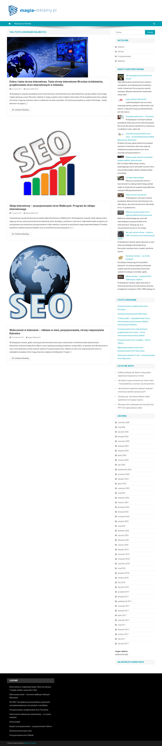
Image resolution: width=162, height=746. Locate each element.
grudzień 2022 (123, 507)
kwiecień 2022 (123, 531)
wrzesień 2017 (124, 606)
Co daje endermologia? (135, 178)
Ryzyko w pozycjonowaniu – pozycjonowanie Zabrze (30, 726)
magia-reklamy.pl (31, 89)
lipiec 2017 (122, 615)
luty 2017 (121, 639)
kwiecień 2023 (123, 498)
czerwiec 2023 (123, 488)
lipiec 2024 (122, 455)
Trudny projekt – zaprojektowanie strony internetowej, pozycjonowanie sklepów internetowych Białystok (134, 321)
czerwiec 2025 (123, 441)
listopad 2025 (123, 437)
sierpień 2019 (123, 550)
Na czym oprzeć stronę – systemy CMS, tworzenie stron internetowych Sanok (136, 235)
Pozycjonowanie (124, 56)
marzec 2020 (123, 545)
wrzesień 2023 (124, 474)
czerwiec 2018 (123, 564)
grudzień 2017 (123, 592)
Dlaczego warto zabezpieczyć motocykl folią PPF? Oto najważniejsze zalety (136, 406)
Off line (121, 52)
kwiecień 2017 (123, 630)
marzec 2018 (123, 578)
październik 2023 (124, 470)
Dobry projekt (14, 722)
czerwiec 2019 (123, 554)
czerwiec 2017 (123, 620)
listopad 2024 (123, 446)
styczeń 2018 (123, 587)
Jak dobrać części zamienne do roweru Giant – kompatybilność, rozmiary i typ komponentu (136, 382)
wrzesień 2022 (124, 517)
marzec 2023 (123, 502)
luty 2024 (121, 465)
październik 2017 (124, 601)
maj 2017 (121, 625)
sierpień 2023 (123, 479)
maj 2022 (121, 526)
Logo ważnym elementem (136, 99)
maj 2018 (121, 568)
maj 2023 (121, 493)
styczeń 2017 (123, 644)
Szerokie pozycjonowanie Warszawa (132, 314)
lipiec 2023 (122, 484)
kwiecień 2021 (123, 540)
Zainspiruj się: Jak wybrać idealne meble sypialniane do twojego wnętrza (134, 398)
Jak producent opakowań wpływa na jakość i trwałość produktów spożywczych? (135, 390)
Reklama (121, 61)
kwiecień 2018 (123, 573)
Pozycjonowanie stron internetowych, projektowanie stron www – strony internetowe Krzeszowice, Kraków (133, 332)
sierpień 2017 (123, 611)
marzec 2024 (123, 460)
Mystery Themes (30, 743)
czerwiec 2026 (123, 422)
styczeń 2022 (123, 535)
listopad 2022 (123, 512)
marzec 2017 (123, 634)
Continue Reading (22, 110)
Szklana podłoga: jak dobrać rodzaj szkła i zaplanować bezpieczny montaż (134, 374)
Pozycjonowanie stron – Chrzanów (140, 116)
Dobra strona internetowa (136, 195)
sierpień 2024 (123, 451)
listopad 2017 (123, 597)
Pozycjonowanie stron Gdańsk (21, 735)
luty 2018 (121, 582)
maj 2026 (121, 427)
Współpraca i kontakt (22, 24)
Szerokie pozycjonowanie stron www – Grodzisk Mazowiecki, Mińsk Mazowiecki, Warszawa (136, 137)
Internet (121, 47)
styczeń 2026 (123, 432)
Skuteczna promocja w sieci (20, 731)
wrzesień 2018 (124, 559)
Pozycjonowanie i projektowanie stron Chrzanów (28, 710)
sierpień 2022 (123, 521)
